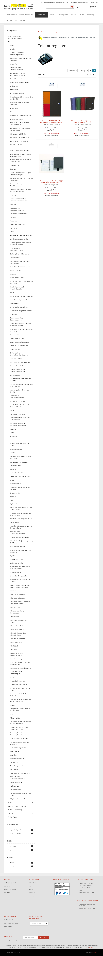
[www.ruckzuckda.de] (19, 7)
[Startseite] (38, 32)
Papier (51, 15)
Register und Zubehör (17, 559)
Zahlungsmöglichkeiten (10, 883)
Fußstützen (13, 228)
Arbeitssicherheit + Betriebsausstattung (19, 15)
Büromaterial (41, 15)
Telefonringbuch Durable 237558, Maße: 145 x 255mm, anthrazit (51, 181)
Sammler (13, 591)
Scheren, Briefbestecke (17, 598)
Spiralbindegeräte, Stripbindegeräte (16, 673)
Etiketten (13, 195)
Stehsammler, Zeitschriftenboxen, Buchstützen (21, 695)
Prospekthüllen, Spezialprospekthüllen (17, 533)
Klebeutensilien (15, 335)
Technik (8, 20)
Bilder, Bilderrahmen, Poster (19, 82)
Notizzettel (13, 469)
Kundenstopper (15, 375)
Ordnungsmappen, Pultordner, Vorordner (20, 488)
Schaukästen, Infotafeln (18, 594)
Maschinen (13, 436)
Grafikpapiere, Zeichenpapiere (20, 254)
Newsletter (7, 893)
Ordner (12, 480)
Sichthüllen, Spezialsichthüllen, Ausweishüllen (20, 663)
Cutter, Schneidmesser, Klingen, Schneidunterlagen (20, 174)
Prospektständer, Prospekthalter (20, 537)
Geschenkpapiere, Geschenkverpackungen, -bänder (20, 244)
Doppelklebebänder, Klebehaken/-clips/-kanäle (21, 179)
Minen (12, 440)
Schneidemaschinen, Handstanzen (17, 612)
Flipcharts (13, 217)
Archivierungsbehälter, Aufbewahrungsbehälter (18, 74)
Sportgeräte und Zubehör (18, 685)
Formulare (13, 221)
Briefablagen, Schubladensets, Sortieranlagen (20, 129)
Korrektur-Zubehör (16, 359)
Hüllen (12, 293)
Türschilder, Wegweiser (18, 748)
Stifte (11, 714)
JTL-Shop (94, 952)
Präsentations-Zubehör (17, 546)
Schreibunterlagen (16, 642)
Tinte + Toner (19, 20)
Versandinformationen (10, 889)
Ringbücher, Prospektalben (19, 576)
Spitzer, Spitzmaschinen (18, 681)
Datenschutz (32, 883)
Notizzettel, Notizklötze (17, 473)
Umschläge (13, 755)
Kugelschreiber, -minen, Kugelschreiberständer (18, 370)
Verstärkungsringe (16, 782)
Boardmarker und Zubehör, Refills (21, 115)
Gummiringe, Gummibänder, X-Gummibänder (20, 262)
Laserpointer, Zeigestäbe (18, 401)
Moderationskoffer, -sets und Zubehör (19, 444)
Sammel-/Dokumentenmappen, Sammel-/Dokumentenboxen (20, 586)
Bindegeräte (14, 90)
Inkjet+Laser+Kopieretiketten (19, 300)
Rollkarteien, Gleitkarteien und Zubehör (20, 580)
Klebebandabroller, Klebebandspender (16, 319)
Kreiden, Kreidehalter (17, 366)
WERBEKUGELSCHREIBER (11, 923)
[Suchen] (72, 7)
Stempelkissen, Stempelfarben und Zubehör (20, 710)
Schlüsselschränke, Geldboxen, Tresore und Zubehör (20, 603)
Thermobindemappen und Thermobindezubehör (19, 728)
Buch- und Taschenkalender (19, 150)
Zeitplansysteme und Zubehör (20, 799)
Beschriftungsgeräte (16, 79)
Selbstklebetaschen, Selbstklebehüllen (16, 654)
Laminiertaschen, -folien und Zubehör (19, 391)
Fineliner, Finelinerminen (18, 214)
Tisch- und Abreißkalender (19, 738)
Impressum (32, 893)
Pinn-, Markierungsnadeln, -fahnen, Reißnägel (20, 514)
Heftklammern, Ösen (17, 278)
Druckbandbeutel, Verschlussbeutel (16, 185)
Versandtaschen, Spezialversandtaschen (17, 778)
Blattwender (14, 108)
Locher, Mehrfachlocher (18, 414)
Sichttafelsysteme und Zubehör (20, 668)
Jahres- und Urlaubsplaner (19, 307)
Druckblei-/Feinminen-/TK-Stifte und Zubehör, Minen (20, 190)
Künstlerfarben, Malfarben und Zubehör (20, 380)
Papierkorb (13, 504)
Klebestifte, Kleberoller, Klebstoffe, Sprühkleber (21, 330)
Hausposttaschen (15, 270)
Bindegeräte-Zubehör (17, 93)
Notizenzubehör (15, 466)
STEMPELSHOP (8, 919)
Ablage (12, 45)
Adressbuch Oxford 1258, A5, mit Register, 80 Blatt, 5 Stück (82, 121)
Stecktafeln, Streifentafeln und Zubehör (20, 689)
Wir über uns (7, 886)
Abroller (12, 49)
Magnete (13, 429)
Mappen (12, 433)
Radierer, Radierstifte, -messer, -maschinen (20, 551)
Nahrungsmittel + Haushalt (67, 15)
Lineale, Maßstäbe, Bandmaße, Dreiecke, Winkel (20, 406)
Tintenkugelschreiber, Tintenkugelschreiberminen (19, 734)
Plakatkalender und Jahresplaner (21, 519)
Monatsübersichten (16, 449)
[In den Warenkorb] (46, 924)
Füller (12, 232)
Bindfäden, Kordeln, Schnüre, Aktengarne (19, 104)
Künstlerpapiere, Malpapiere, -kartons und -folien (21, 385)
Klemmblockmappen (17, 338)
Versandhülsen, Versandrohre (20, 773)
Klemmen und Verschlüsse (19, 346)
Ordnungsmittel (15, 493)
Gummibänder (15, 257)
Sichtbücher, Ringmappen (18, 659)
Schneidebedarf (15, 607)
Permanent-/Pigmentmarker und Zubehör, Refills (21, 508)
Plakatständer (14, 522)
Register (12, 556)
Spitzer (12, 677)
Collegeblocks (14, 165)
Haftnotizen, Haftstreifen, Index (20, 267)
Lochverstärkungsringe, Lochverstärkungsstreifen (18, 424)
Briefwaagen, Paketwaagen (19, 141)
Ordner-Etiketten (15, 484)
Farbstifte (13, 204)
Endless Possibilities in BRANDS (88, 908)
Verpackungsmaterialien (18, 766)
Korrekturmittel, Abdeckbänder (20, 362)
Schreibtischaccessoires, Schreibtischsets (18, 634)
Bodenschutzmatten (16, 119)
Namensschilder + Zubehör (19, 462)
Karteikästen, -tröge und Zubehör (21, 311)
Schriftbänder (14, 646)
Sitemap (31, 889)
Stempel (12, 705)
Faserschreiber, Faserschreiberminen (17, 209)
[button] (90, 70)
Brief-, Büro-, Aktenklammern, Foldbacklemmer (20, 124)
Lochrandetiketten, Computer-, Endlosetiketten (20, 419)
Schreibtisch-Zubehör (17, 629)
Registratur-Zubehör (17, 563)
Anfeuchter (13, 64)
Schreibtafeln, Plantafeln (18, 626)
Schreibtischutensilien (17, 639)
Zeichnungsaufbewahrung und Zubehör (20, 794)
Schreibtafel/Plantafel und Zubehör (18, 621)
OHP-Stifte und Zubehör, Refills (20, 476)
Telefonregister (15, 718)
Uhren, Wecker (15, 751)
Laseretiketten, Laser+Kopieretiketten (17, 397)
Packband (13, 497)
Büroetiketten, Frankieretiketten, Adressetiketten (20, 161)
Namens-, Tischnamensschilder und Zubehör (20, 457)
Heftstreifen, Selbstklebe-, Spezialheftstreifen (18, 288)
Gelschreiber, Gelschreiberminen (21, 235)
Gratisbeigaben (94, 2)
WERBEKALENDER (9, 926)
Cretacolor (13, 169)
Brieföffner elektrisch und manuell (18, 146)
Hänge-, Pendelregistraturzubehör (21, 296)
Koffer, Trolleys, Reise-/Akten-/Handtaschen (19, 354)
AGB (30, 886)
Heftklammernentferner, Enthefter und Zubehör (21, 282)
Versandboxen (14, 769)
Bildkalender (14, 86)
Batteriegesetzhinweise (35, 896)
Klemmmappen (15, 349)
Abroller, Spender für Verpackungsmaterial (17, 54)
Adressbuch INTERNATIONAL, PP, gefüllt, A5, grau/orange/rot (51, 121)
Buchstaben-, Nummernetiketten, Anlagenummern (21, 155)
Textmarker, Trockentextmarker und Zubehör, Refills (20, 723)
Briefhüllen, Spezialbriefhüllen (20, 138)
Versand (91, 947)
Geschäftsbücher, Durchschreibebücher (17, 249)
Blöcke (12, 112)
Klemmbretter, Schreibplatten (20, 342)
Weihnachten (14, 786)
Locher (12, 410)
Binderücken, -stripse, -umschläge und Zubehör (21, 98)
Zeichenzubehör (15, 790)
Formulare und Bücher (17, 224)
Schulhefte (13, 650)
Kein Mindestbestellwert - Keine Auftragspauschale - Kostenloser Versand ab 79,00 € (64, 2)
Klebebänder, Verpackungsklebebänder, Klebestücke (21, 325)
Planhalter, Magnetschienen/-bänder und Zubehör (21, 527)
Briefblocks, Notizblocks (18, 134)
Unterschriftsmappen (17, 759)
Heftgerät (13, 274)
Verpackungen (14, 762)
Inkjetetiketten (14, 303)
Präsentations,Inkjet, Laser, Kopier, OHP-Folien (21, 542)
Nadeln (12, 453)
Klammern (13, 314)
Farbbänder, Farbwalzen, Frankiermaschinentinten (18, 200)
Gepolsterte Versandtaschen (19, 239)
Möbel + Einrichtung (87, 15)
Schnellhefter (14, 617)
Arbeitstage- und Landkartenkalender (16, 69)
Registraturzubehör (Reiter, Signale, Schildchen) (20, 568)
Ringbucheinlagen (16, 572)
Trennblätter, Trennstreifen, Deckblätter (19, 743)
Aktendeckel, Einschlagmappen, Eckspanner (20, 59)
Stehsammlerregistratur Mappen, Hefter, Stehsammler (21, 700)
